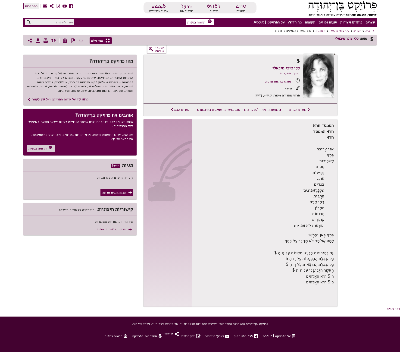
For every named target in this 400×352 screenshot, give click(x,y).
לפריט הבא (180, 109)
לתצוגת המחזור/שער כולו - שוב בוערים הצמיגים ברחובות (239, 109)
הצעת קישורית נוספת (114, 229)
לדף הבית (393, 308)
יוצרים (370, 22)
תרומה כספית (199, 22)
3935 (186, 6)
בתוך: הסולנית (290, 73)
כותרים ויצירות (351, 22)
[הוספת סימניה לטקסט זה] (73, 41)
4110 (241, 6)
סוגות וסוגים (328, 22)
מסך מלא (100, 40)
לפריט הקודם (299, 109)
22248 (159, 6)
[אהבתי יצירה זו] (81, 41)
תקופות (310, 22)
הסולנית (320, 31)
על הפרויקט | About (269, 22)
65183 (213, 6)
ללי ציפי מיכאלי (339, 31)
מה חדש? (295, 22)
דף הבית (370, 31)
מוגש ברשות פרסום (278, 81)
